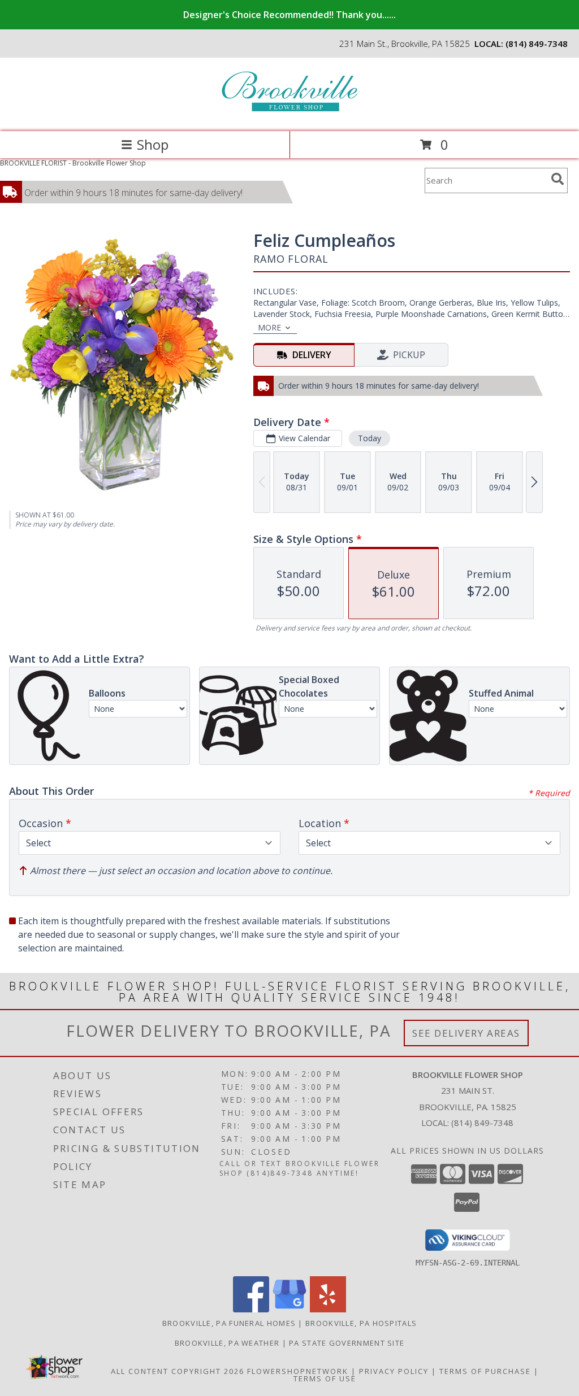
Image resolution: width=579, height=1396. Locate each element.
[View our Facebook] (251, 1309)
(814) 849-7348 (536, 43)
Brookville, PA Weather (227, 1343)
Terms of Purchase (485, 1371)
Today (369, 438)
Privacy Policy (394, 1371)
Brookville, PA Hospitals (361, 1323)
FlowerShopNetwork (297, 1371)
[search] (557, 179)
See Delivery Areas (466, 1033)
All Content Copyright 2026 (177, 1371)
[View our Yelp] (328, 1309)
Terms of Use (324, 1378)
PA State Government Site (346, 1343)
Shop (152, 144)
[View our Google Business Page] (289, 1309)
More (269, 327)
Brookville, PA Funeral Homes (229, 1323)
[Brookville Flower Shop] (289, 115)
